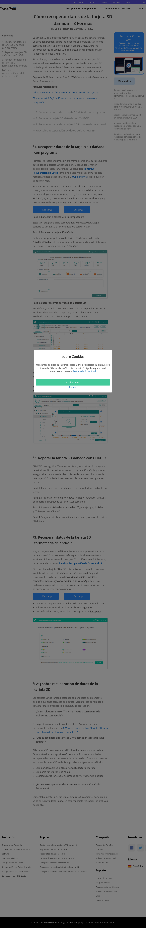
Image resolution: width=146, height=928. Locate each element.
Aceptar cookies (73, 382)
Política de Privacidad (84, 371)
